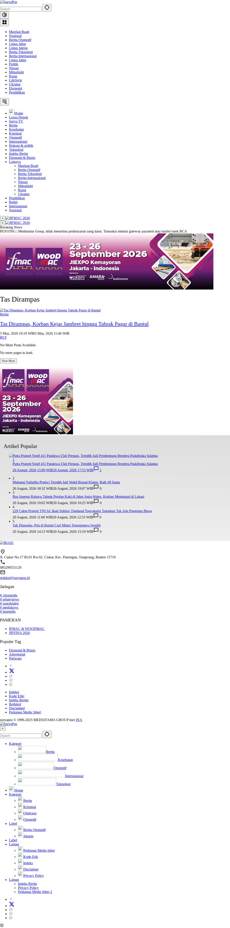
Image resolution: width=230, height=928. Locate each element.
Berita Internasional (23, 56)
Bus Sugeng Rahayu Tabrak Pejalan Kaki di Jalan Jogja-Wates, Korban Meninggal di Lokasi (78, 496)
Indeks (13, 692)
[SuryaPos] (8, 2)
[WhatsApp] (11, 684)
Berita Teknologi (21, 52)
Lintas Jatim (17, 60)
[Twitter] (11, 672)
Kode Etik (16, 696)
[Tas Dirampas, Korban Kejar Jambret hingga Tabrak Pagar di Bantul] (50, 310)
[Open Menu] (4, 22)
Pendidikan (17, 92)
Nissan (14, 68)
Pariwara (15, 658)
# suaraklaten (9, 603)
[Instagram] (11, 676)
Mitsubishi (16, 72)
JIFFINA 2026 (19, 633)
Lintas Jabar (17, 44)
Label (13, 823)
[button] (46, 7)
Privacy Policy (28, 888)
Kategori (15, 744)
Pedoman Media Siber (24, 712)
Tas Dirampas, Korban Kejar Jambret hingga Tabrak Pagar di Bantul (74, 324)
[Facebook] (11, 666)
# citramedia (8, 595)
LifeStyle (15, 80)
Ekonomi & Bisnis (22, 650)
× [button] (3, 728)
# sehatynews (9, 599)
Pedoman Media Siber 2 (35, 892)
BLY (3, 337)
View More (8, 360)
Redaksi (14, 704)
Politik (13, 64)
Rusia (13, 76)
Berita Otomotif (20, 40)
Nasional (15, 36)
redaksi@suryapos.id (15, 578)
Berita (4, 314)
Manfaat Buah (19, 32)
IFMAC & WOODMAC (27, 629)
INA (79, 720)
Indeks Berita (18, 700)
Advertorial (17, 654)
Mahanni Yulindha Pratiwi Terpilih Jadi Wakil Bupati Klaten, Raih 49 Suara (66, 482)
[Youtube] (11, 680)
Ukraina (14, 84)
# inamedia (7, 611)
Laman (14, 844)
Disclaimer (16, 708)
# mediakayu (9, 607)
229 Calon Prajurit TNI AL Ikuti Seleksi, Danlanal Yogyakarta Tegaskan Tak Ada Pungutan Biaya (82, 511)
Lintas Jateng (18, 48)
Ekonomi (15, 88)
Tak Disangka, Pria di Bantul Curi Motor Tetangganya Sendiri (57, 525)
